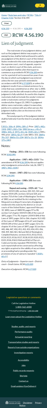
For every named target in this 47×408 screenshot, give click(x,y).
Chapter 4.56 (7, 18)
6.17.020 (25, 83)
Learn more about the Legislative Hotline (23, 316)
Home (4, 15)
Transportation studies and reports (23, 342)
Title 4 (37, 15)
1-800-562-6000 (23, 307)
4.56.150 (5, 28)
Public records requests (23, 370)
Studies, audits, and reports (24, 326)
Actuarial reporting (23, 337)
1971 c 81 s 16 (21, 132)
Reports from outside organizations (23, 347)
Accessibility (23, 360)
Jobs (23, 365)
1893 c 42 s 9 (16, 134)
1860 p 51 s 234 (16, 137)
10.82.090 (11, 154)
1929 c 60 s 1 (33, 132)
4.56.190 (24, 162)
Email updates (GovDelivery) (23, 386)
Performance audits (23, 331)
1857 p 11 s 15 (30, 137)
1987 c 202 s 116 (14, 129)
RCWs (30, 15)
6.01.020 (29, 264)
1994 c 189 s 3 (22, 126)
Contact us (23, 381)
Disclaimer (27, 402)
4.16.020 (19, 183)
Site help (23, 375)
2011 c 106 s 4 (8, 126)
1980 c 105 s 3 (7, 132)
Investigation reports (23, 352)
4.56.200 (28, 28)
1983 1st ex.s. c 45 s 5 (31, 129)
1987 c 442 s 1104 (9, 168)
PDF (6, 35)
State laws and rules (17, 15)
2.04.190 (10, 175)
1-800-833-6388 (33, 311)
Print (6, 23)
